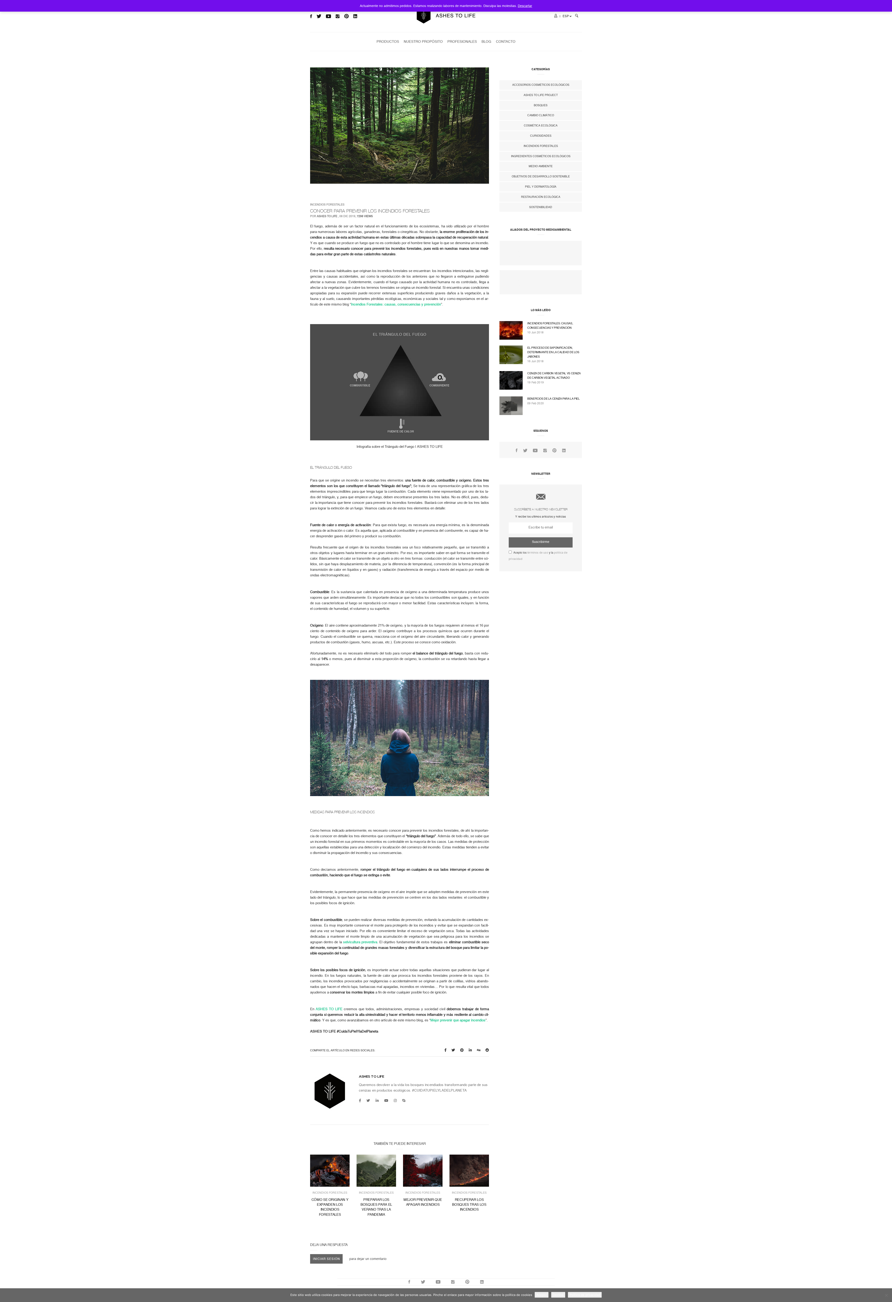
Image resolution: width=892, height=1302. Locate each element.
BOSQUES (541, 105)
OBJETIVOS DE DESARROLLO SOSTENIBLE (541, 176)
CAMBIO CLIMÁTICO (540, 115)
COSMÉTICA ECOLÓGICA (541, 125)
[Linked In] (564, 450)
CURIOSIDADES (540, 135)
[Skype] (403, 1101)
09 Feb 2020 (535, 403)
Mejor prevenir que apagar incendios (457, 1020)
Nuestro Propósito (423, 42)
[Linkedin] (377, 1101)
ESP (566, 16)
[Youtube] (386, 1101)
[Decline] (886, 1295)
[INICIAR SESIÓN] (556, 16)
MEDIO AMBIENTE (541, 166)
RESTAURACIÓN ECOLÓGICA (540, 197)
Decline (558, 1295)
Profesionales (462, 42)
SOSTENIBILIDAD (540, 207)
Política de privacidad (585, 1295)
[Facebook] (360, 1101)
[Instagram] (395, 1101)
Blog (486, 42)
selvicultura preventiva (360, 942)
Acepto (541, 1295)
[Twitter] (368, 1101)
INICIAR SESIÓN (326, 1259)
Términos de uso (537, 552)
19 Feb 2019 (535, 382)
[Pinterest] (554, 450)
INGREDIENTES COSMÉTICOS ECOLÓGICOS (541, 156)
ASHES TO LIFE (327, 216)
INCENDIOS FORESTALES (327, 204)
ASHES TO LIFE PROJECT (541, 95)
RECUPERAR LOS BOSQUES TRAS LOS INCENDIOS (469, 1205)
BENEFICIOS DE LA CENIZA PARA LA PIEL (553, 398)
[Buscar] (576, 16)
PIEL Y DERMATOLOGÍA (540, 186)
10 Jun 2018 (535, 332)
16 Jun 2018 (535, 361)
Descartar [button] (525, 6)
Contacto (505, 42)
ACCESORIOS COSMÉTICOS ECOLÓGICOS (540, 84)
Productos (388, 42)
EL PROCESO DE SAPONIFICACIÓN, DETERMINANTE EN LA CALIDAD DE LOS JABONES (553, 352)
